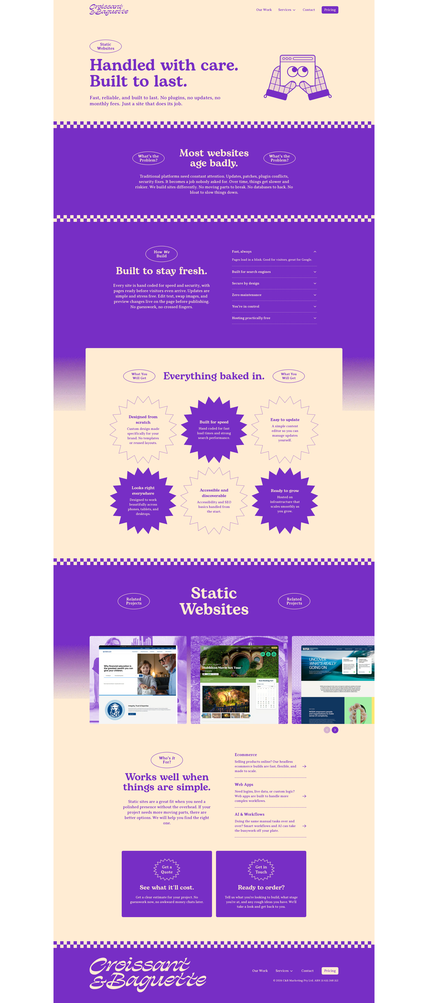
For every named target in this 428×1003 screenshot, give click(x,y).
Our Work (264, 10)
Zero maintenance (246, 295)
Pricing (330, 10)
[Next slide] (335, 730)
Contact (309, 10)
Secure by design (245, 283)
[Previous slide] (327, 730)
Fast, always (241, 251)
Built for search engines (251, 272)
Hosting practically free (251, 318)
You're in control (245, 306)
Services (285, 10)
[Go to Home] (109, 10)
